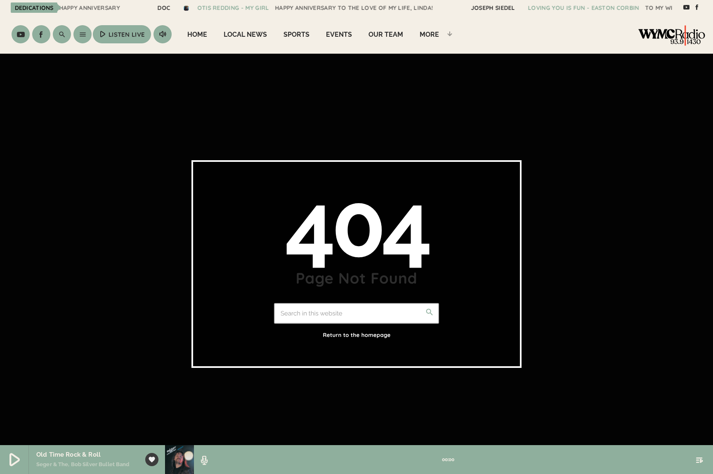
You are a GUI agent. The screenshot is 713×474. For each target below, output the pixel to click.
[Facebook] (697, 7)
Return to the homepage (356, 335)
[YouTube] (686, 7)
